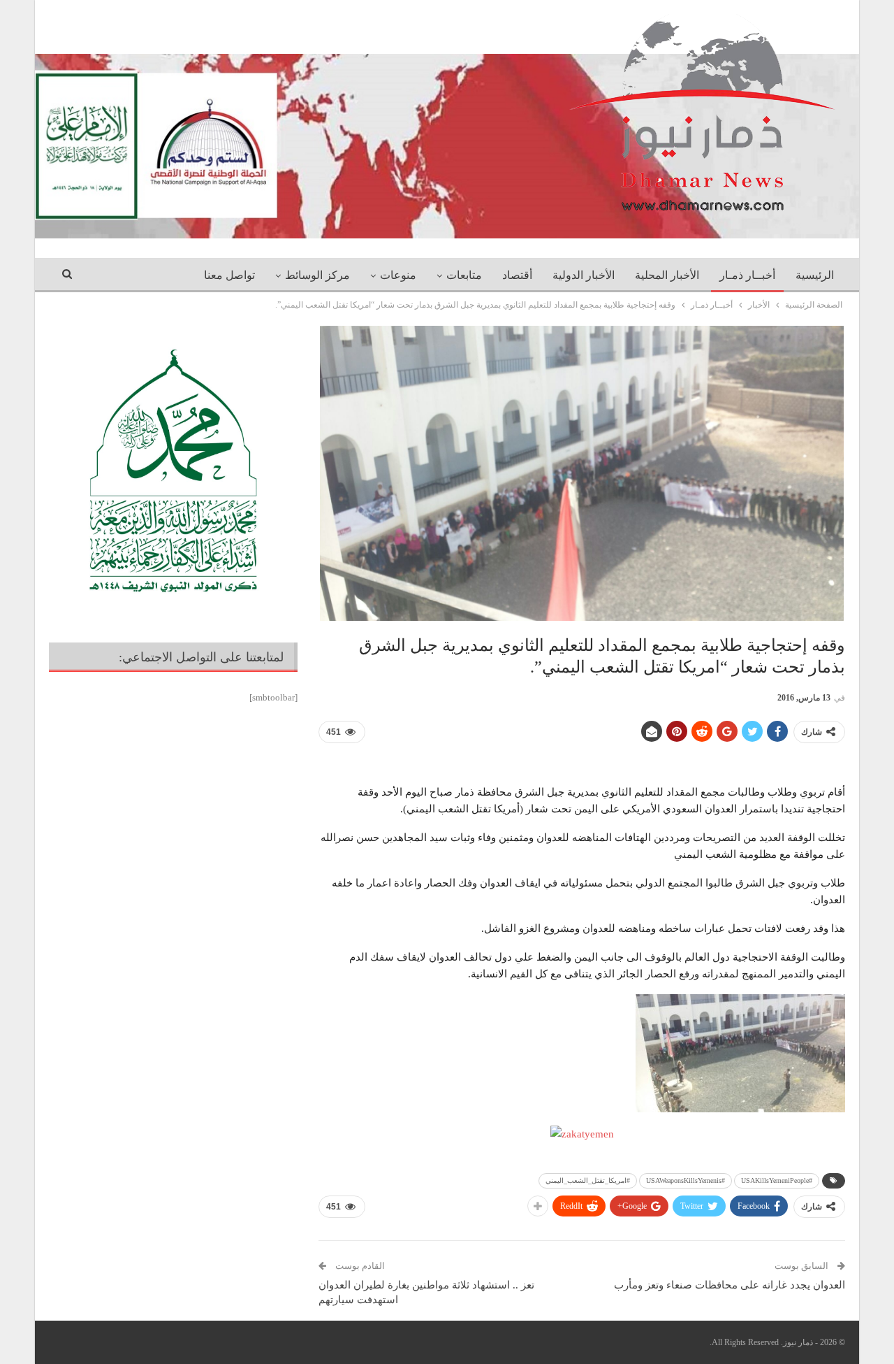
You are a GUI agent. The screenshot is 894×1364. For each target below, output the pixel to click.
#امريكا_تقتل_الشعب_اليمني (587, 1180)
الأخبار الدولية (583, 275)
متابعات (464, 275)
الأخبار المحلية (667, 275)
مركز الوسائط (317, 275)
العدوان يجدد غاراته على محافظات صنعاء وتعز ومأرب (729, 1285)
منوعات (398, 275)
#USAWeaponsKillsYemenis (685, 1180)
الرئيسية (815, 275)
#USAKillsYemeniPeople (776, 1180)
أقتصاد (517, 275)
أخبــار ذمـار (747, 275)
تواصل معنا (229, 275)
